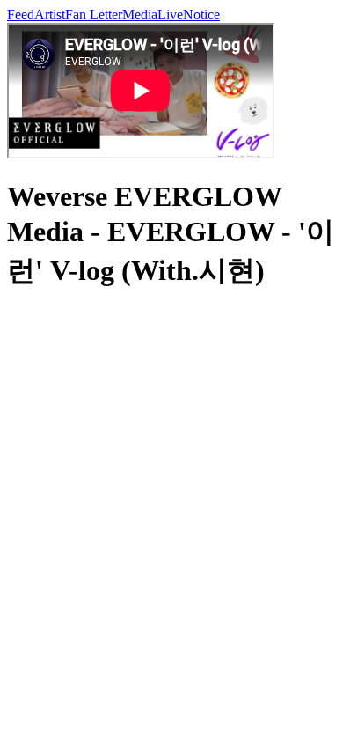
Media (139, 14)
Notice (201, 14)
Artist (49, 14)
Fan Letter (93, 14)
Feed (20, 14)
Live (170, 14)
